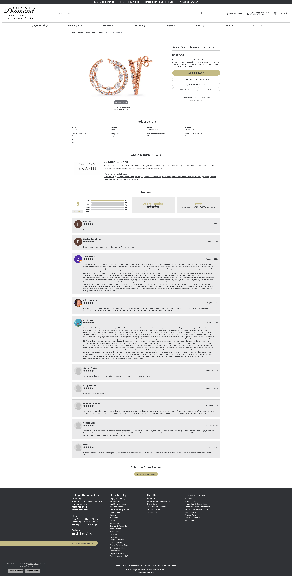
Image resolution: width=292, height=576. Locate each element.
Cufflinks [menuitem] (113, 534)
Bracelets (176, 177)
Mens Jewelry (187, 177)
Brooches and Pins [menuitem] (117, 548)
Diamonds (108, 25)
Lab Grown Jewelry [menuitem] (118, 504)
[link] (104, 2)
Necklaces (166, 177)
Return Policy (190, 512)
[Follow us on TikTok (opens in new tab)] (77, 533)
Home (74, 32)
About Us (257, 25)
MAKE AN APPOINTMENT (83, 543)
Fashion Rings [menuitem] (115, 512)
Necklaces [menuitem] (114, 523)
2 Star (88, 209)
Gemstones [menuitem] (115, 501)
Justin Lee (88, 320)
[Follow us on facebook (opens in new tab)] (80, 533)
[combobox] (128, 13)
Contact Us (152, 512)
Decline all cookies (16, 571)
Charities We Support (156, 507)
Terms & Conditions (193, 518)
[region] (121, 70)
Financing (199, 25)
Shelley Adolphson (92, 239)
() (126, 200)
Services (188, 498)
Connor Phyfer (90, 368)
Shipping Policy (191, 501)
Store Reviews (153, 504)
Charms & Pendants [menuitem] (118, 526)
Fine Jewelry (139, 25)
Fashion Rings (110, 177)
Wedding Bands (75, 25)
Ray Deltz (88, 221)
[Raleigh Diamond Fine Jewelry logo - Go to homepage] (19, 13)
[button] (275, 13)
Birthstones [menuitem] (114, 531)
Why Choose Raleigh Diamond (160, 501)
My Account (190, 520)
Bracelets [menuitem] (114, 518)
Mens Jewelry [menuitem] (115, 529)
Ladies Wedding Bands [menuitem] (119, 509)
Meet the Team (153, 509)
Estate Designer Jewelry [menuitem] (120, 545)
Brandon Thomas (91, 403)
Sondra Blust (89, 423)
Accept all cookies (32, 571)
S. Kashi (101, 32)
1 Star (88, 212)
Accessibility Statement (167, 565)
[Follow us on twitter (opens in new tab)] (90, 533)
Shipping (184, 89)
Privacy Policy (191, 515)
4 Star (89, 204)
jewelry (80, 32)
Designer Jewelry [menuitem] (117, 540)
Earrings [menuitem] (113, 515)
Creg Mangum (89, 386)
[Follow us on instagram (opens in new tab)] (83, 533)
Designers (170, 25)
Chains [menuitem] (112, 520)
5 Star (89, 199)
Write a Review (146, 474)
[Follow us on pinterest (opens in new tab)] (87, 533)
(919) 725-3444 (121, 110)
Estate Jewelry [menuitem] (116, 542)
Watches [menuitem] (113, 537)
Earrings (139, 177)
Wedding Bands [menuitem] (116, 507)
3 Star (88, 207)
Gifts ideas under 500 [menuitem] (119, 556)
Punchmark (150, 572)
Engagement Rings (39, 25)
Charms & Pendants (152, 177)
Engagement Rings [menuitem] (118, 498)
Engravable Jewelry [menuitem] (118, 553)
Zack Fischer (89, 256)
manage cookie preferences (22, 566)
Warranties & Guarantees (196, 504)
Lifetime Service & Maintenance (198, 507)
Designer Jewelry (90, 32)
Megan (86, 445)
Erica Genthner (90, 300)
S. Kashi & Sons (152, 130)
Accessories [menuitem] (115, 551)
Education (228, 25)
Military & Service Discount (196, 509)
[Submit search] (201, 13)
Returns (208, 89)
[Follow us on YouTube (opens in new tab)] (73, 533)
